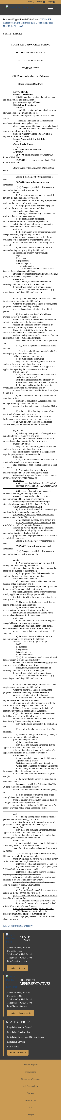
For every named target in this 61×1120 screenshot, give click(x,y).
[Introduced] (8, 23)
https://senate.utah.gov (17, 961)
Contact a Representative (21, 1013)
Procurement (30, 1072)
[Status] (27, 23)
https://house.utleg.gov (17, 1006)
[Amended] (19, 23)
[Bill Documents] (39, 23)
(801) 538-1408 (25, 957)
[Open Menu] (50, 8)
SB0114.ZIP (45, 19)
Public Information (18, 1052)
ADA (30, 1107)
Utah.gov (30, 1115)
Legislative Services (16, 1042)
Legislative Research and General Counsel (26, 1037)
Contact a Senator (17, 968)
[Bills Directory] (15, 26)
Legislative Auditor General (19, 1027)
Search (29, 2)
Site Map (30, 1093)
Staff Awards (13, 1046)
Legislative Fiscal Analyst (18, 1032)
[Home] (20, 9)
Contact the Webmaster (30, 1079)
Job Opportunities (30, 1086)
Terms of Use (30, 1100)
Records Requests (30, 1065)
